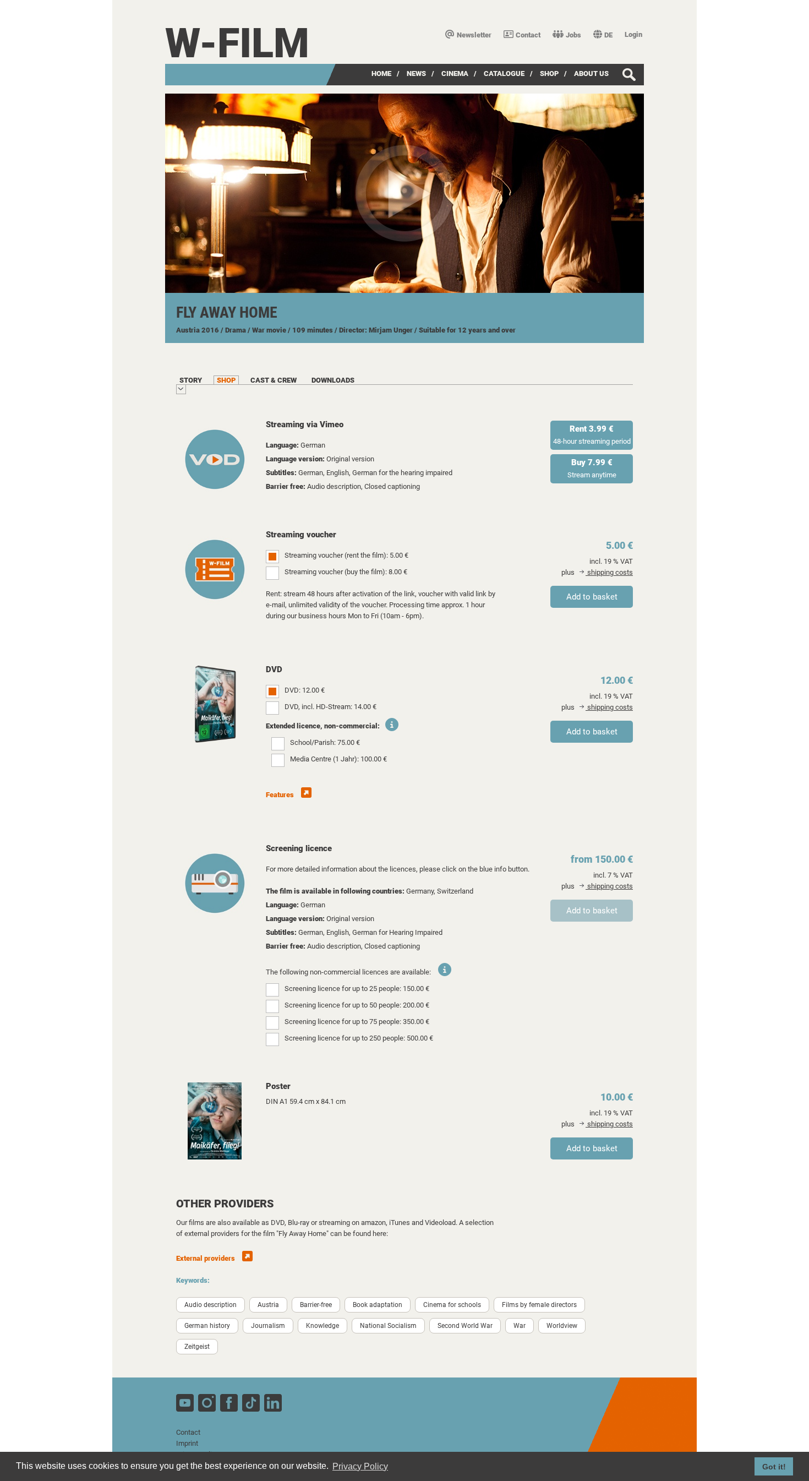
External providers (206, 1258)
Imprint (187, 1443)
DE (608, 35)
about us (591, 73)
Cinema (454, 73)
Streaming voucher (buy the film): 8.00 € (346, 572)
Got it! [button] (774, 1466)
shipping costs (609, 572)
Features (281, 795)
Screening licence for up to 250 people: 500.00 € (359, 1038)
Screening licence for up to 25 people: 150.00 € (357, 988)
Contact (528, 35)
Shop (549, 73)
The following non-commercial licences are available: (348, 972)
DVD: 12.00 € (305, 690)
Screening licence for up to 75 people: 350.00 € (357, 1021)
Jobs (573, 35)
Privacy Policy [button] (360, 1466)
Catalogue (504, 73)
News (416, 73)
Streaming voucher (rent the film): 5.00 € (346, 555)
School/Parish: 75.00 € (325, 742)
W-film (237, 43)
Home (381, 73)
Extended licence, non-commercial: (323, 726)
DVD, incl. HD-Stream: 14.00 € (330, 707)
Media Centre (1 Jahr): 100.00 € (338, 759)
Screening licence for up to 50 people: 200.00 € (357, 1005)
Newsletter (474, 35)
